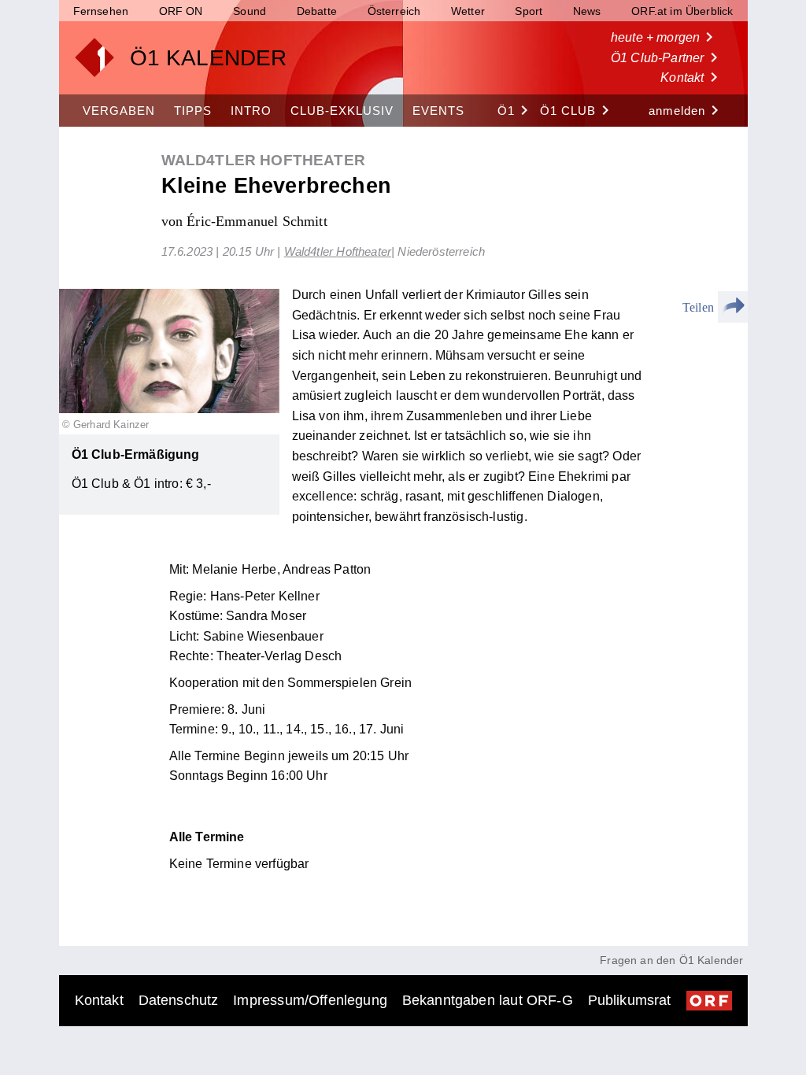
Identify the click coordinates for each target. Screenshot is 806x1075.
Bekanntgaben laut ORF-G (487, 1000)
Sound (249, 11)
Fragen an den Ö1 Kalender (671, 960)
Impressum (310, 1000)
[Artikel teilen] (733, 307)
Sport (528, 11)
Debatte (317, 11)
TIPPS (193, 110)
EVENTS (438, 110)
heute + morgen (665, 37)
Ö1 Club (577, 110)
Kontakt (691, 77)
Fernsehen (101, 11)
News (587, 11)
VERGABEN (119, 110)
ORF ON (181, 11)
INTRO (251, 110)
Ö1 (515, 110)
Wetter (468, 11)
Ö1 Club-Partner (667, 57)
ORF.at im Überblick (682, 11)
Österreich (394, 11)
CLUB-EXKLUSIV (342, 110)
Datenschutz (179, 1000)
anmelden (686, 110)
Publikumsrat (629, 1000)
